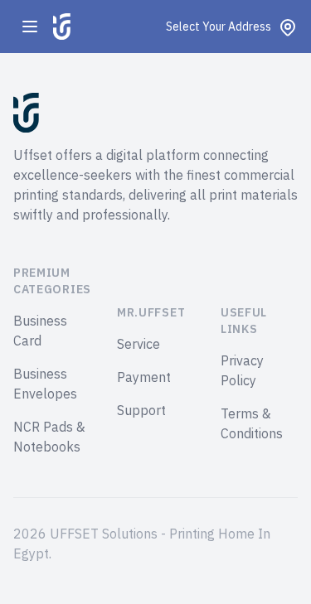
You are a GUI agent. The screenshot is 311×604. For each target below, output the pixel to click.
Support (141, 411)
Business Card (40, 331)
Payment (144, 378)
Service (138, 345)
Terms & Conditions (252, 424)
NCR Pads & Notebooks (49, 437)
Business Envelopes (45, 384)
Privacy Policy (242, 371)
